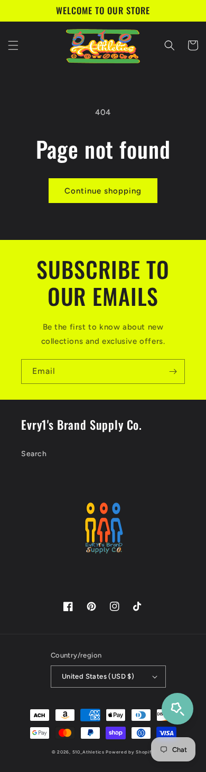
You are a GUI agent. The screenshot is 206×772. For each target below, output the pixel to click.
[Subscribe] (172, 371)
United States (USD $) (98, 676)
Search (34, 453)
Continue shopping (103, 191)
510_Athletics (88, 752)
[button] (13, 45)
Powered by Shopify (130, 752)
